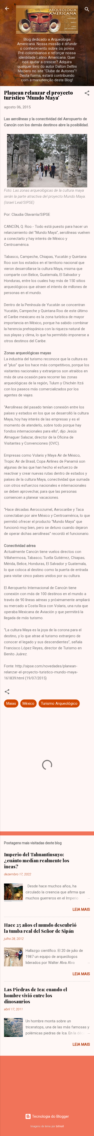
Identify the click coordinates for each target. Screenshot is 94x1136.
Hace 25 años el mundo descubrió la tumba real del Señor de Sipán (40, 928)
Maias (11, 703)
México (28, 703)
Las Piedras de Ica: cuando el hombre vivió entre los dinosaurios (35, 995)
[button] (87, 94)
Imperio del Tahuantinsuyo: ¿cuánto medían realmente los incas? (36, 860)
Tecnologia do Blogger (50, 1116)
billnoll (60, 1126)
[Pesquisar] (87, 10)
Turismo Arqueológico (59, 703)
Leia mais (81, 909)
